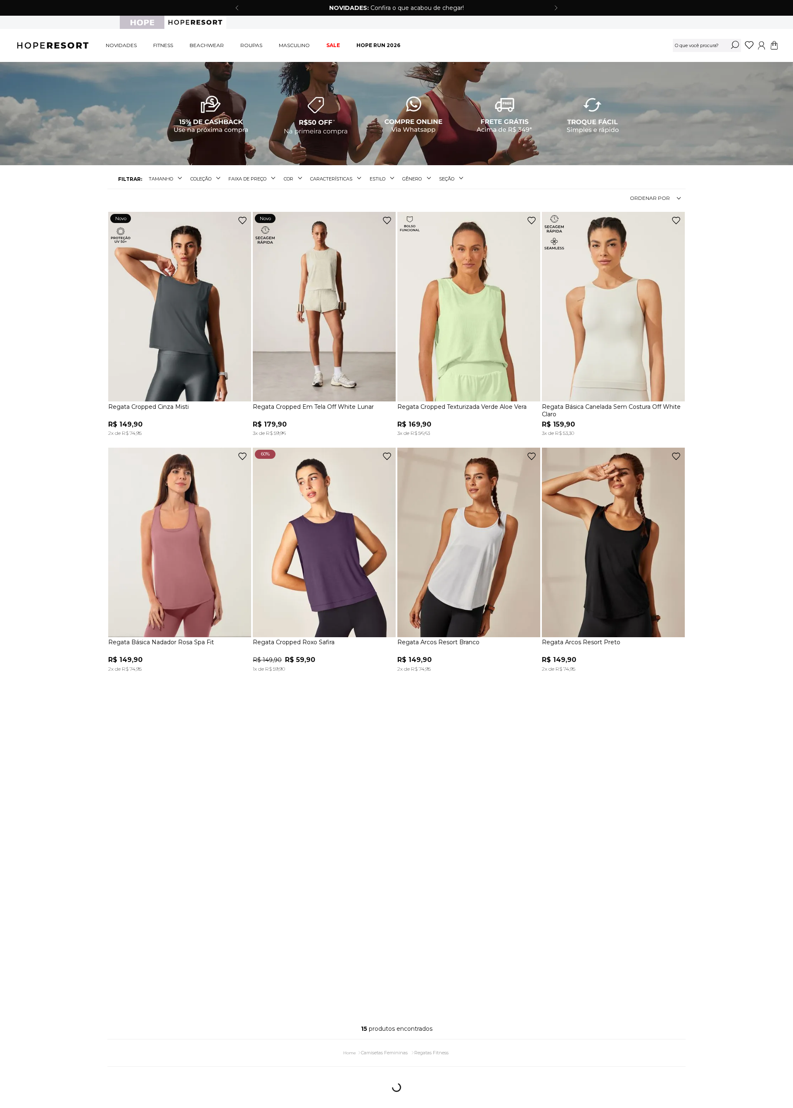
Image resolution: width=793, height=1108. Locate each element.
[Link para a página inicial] (349, 1046)
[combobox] (707, 45)
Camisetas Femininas (384, 1046)
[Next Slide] (555, 7)
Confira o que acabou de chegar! (396, 8)
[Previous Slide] (237, 7)
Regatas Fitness (431, 1046)
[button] (166, 179)
